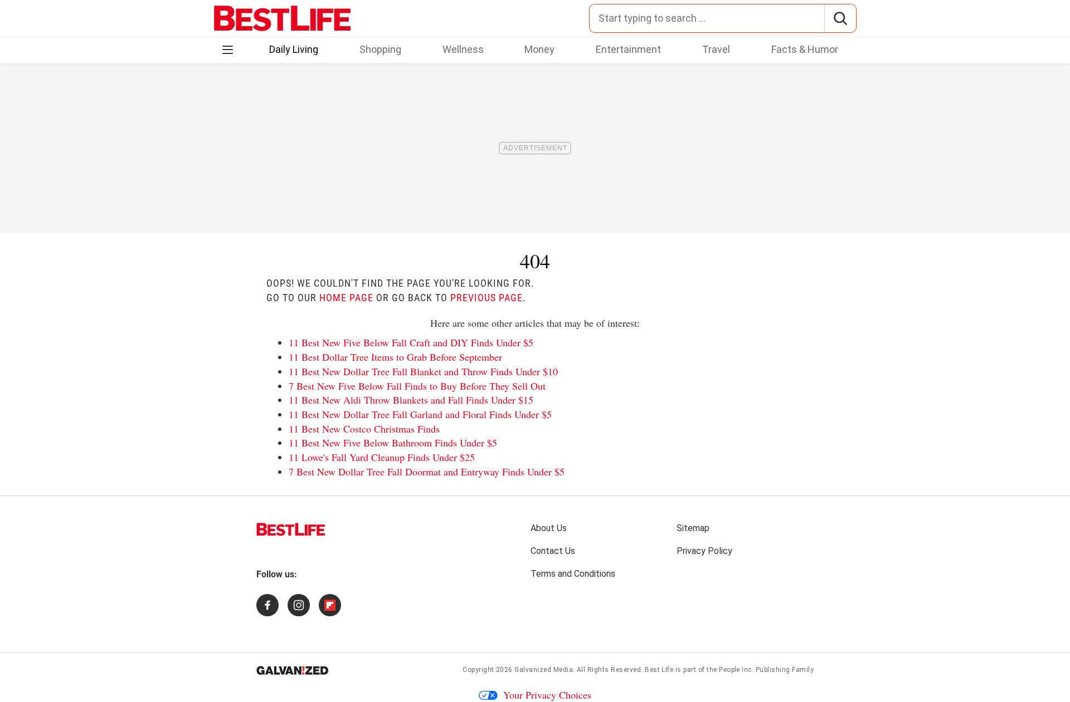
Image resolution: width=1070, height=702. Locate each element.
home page (346, 297)
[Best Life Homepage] (282, 18)
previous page (486, 297)
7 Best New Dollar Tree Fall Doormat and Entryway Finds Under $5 (427, 471)
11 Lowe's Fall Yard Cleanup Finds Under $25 (382, 457)
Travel (716, 49)
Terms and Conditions (573, 573)
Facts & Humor (804, 49)
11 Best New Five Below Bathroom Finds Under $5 (393, 442)
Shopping (380, 49)
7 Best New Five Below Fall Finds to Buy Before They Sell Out (417, 385)
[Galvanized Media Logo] (292, 670)
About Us (549, 528)
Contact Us (553, 551)
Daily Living (293, 49)
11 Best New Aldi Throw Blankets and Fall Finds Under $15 (411, 399)
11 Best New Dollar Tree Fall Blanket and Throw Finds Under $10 (423, 371)
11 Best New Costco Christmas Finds (364, 428)
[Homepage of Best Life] (291, 529)
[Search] (840, 18)
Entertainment (628, 49)
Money (539, 49)
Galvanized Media (543, 670)
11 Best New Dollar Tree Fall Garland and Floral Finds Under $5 (420, 414)
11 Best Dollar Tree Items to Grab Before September (395, 357)
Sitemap (693, 528)
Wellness (463, 49)
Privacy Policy (704, 551)
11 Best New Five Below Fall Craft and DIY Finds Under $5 (411, 342)
